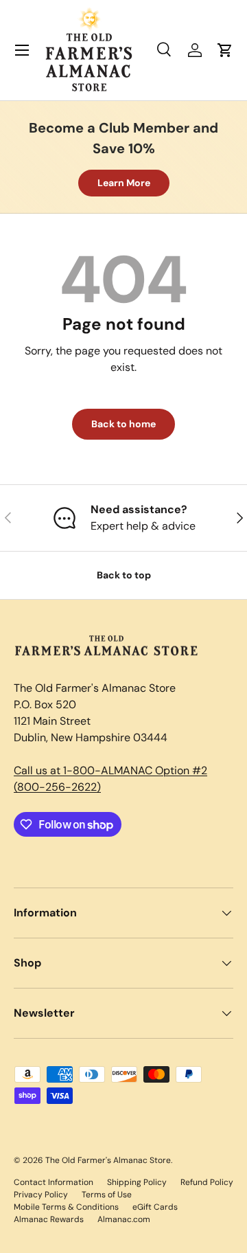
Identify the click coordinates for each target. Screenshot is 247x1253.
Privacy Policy (41, 1194)
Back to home (123, 424)
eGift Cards (155, 1206)
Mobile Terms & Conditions (66, 1206)
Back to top (124, 575)
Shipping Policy (137, 1182)
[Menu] (22, 50)
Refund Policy (206, 1182)
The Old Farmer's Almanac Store (108, 1160)
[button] (225, 50)
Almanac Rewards (49, 1219)
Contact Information (53, 1182)
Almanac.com (123, 1219)
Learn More (123, 183)
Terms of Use (107, 1194)
